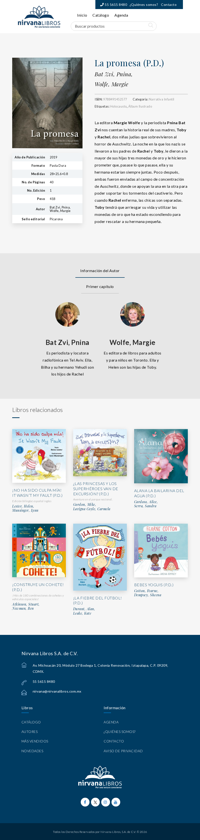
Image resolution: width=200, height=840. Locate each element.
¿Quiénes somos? (144, 4)
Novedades (32, 751)
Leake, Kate (82, 613)
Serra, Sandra (145, 506)
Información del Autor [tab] (100, 270)
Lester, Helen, (23, 506)
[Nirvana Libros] (39, 17)
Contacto (169, 4)
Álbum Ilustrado (140, 106)
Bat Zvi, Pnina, (114, 74)
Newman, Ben (23, 608)
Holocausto (118, 106)
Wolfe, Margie (112, 84)
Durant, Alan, (84, 609)
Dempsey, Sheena (147, 595)
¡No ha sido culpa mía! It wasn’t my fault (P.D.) (37, 492)
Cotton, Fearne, (146, 591)
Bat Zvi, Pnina (68, 342)
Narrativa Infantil (161, 99)
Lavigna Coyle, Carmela (91, 509)
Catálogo (100, 15)
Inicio (82, 15)
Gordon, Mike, (84, 504)
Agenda (121, 15)
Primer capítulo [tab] (100, 286)
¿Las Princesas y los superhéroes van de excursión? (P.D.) (95, 488)
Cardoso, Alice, (146, 502)
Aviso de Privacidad (123, 751)
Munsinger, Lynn (25, 510)
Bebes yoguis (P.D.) (154, 584)
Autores (29, 731)
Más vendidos (34, 741)
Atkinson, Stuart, (26, 604)
